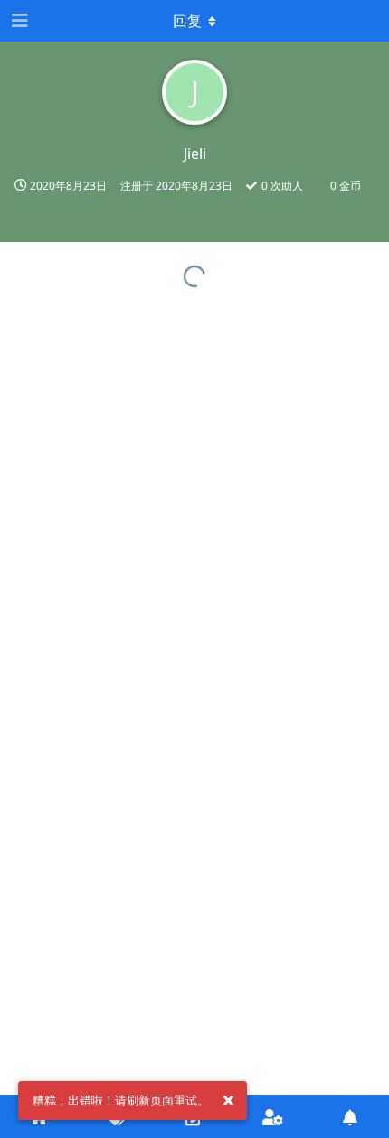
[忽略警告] (228, 1101)
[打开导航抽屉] (18, 21)
